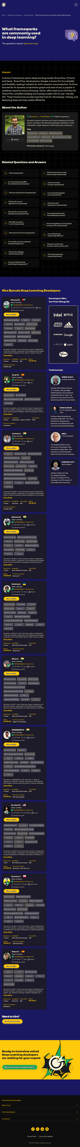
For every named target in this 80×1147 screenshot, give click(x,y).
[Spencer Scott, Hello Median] (55, 465)
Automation (32, 478)
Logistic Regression (34, 137)
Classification (43, 133)
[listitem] (20, 173)
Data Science (36, 332)
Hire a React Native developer (11, 1100)
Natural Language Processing (61, 137)
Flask (8, 758)
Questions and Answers (15, 15)
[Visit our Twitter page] (37, 1129)
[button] (76, 4)
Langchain (25, 458)
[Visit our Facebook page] (33, 1129)
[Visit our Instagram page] (47, 1129)
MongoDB (19, 976)
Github (16, 140)
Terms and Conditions (46, 1136)
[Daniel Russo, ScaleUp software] (55, 380)
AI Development (9, 896)
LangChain (29, 691)
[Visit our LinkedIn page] (42, 1129)
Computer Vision (32, 324)
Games (8, 482)
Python (19, 328)
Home (4, 15)
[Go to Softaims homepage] (4, 5)
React (19, 842)
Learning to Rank (33, 140)
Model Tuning (46, 137)
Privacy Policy (31, 1136)
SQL (19, 972)
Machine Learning (45, 140)
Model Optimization (55, 133)
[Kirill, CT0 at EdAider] (55, 437)
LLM (36, 699)
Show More (8, 355)
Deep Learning (28, 15)
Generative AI (29, 470)
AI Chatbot (23, 825)
